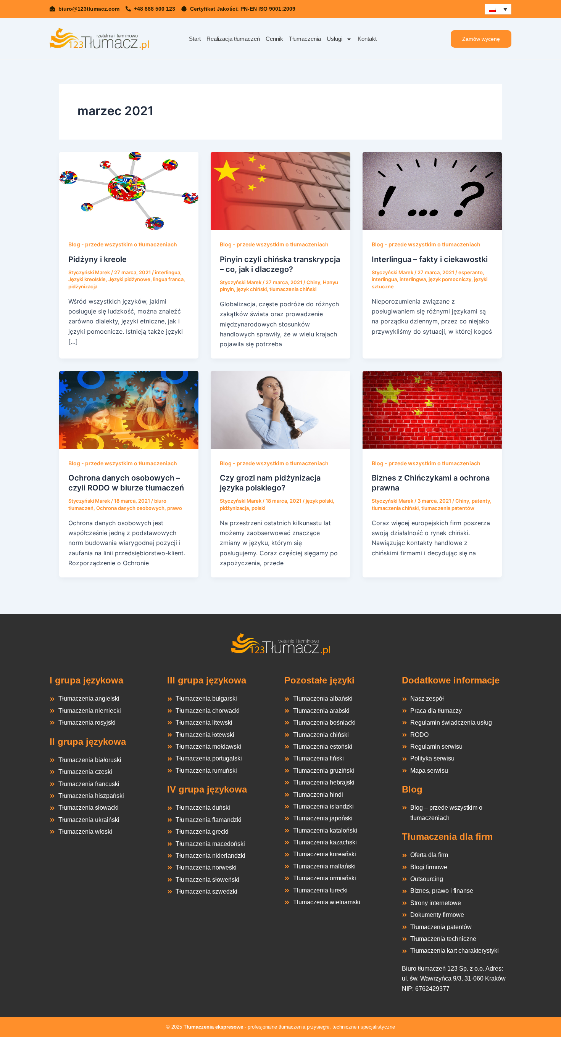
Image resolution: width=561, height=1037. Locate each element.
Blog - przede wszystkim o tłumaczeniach (122, 244)
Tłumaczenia (305, 38)
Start (195, 38)
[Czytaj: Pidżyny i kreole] (128, 190)
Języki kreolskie (87, 279)
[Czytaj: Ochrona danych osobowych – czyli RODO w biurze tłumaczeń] (128, 409)
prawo (174, 508)
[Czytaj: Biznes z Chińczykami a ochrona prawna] (432, 409)
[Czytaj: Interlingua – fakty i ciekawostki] (432, 190)
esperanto (470, 272)
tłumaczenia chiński (292, 289)
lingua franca (168, 279)
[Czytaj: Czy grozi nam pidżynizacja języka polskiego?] (280, 409)
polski (258, 508)
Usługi (334, 38)
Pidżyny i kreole (97, 259)
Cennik (274, 38)
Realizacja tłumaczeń (233, 38)
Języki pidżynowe (129, 279)
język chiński (252, 289)
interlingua (167, 272)
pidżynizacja (82, 286)
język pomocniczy (450, 279)
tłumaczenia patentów (447, 508)
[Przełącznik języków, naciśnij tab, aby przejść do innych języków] (498, 9)
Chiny (313, 282)
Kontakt (367, 38)
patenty (481, 501)
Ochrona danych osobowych (130, 508)
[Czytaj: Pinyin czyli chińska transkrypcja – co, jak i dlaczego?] (280, 190)
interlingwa (413, 279)
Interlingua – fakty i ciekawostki (430, 259)
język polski (319, 501)
